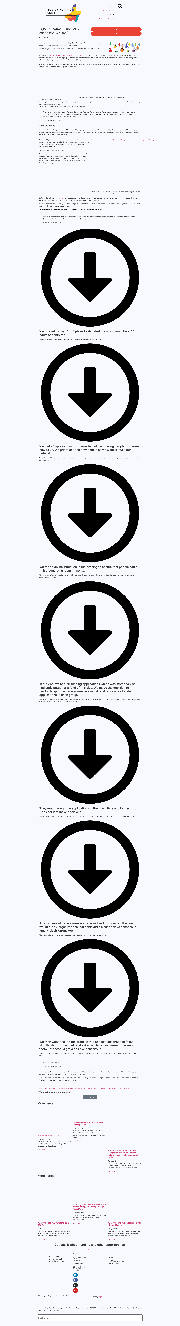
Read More (41, 1149)
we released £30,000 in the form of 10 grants (66, 55)
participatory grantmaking (97, 1088)
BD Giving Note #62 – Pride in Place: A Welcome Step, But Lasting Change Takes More (89, 1206)
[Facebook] (75, 1280)
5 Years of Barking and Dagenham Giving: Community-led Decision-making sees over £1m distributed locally (123, 1153)
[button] (116, 29)
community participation (49, 1088)
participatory (82, 1088)
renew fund (127, 1088)
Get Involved (106, 10)
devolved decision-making (68, 1088)
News (111, 1257)
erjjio (100, 1297)
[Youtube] (75, 1290)
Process (110, 1088)
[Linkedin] (75, 1275)
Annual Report (114, 1263)
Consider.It (60, 198)
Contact (111, 19)
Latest (100, 19)
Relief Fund (118, 1088)
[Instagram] (75, 1285)
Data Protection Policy (117, 1262)
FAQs (110, 1259)
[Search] (40, 1323)
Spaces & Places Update (48, 1135)
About (109, 6)
